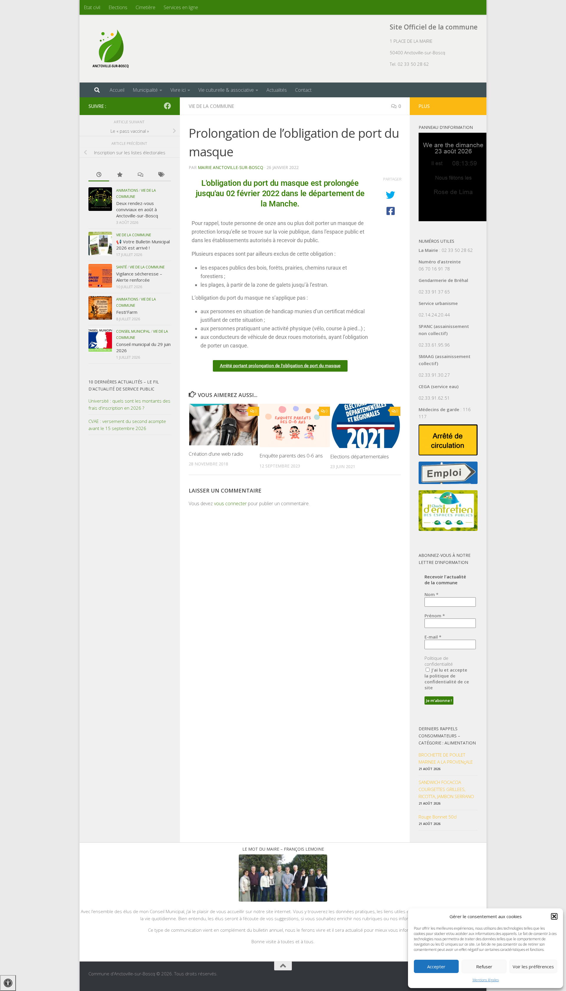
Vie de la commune (211, 106)
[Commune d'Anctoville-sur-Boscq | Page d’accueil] (110, 49)
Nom (431, 594)
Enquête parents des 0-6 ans (291, 455)
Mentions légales (486, 979)
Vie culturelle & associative (226, 90)
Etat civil (92, 7)
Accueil (117, 90)
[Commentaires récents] (140, 175)
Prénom (434, 615)
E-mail (432, 637)
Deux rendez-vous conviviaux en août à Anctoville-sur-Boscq (137, 209)
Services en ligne (181, 7)
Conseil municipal (133, 331)
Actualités (276, 90)
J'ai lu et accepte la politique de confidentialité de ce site (446, 678)
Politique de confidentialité (438, 661)
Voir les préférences (533, 966)
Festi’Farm (126, 312)
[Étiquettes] (160, 175)
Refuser (484, 966)
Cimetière (145, 7)
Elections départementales (359, 456)
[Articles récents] (98, 175)
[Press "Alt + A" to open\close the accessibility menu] (8, 983)
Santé (121, 267)
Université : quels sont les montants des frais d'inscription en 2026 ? (129, 404)
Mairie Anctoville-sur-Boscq (230, 167)
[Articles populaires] (119, 175)
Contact (303, 90)
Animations (127, 190)
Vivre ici (178, 90)
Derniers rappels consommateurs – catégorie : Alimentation (447, 736)
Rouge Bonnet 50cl (438, 817)
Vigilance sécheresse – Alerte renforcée (139, 277)
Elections (117, 7)
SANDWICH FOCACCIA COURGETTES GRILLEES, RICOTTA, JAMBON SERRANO (446, 789)
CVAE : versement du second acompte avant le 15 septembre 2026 (127, 424)
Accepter (436, 966)
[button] (554, 916)
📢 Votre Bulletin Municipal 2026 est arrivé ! (143, 245)
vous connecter (230, 503)
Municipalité (145, 90)
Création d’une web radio (216, 453)
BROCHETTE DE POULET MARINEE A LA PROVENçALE (446, 758)
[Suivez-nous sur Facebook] (167, 105)
